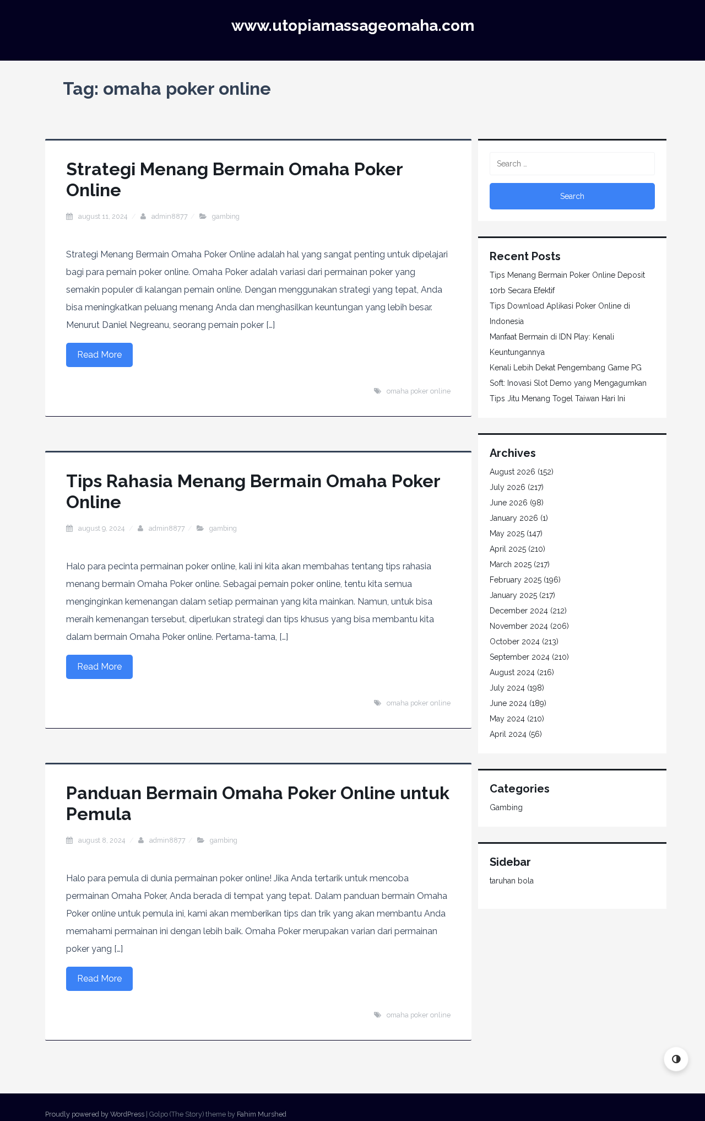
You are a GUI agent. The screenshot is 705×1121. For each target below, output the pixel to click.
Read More (99, 354)
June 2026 (509, 502)
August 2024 (512, 672)
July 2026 (507, 487)
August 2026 (512, 471)
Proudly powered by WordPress (94, 1114)
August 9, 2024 (102, 528)
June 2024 (508, 703)
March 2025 (511, 564)
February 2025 (515, 579)
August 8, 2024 (102, 840)
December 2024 (519, 610)
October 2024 (515, 641)
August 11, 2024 (103, 216)
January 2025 (513, 595)
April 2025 (508, 549)
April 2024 (508, 734)
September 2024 (520, 657)
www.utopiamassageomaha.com (352, 26)
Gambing (226, 216)
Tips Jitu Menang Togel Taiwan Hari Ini (557, 398)
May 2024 (507, 718)
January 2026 (514, 518)
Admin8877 (169, 216)
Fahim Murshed (261, 1114)
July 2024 (507, 687)
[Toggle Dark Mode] (676, 1059)
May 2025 (507, 533)
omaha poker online (419, 391)
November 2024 (519, 626)
